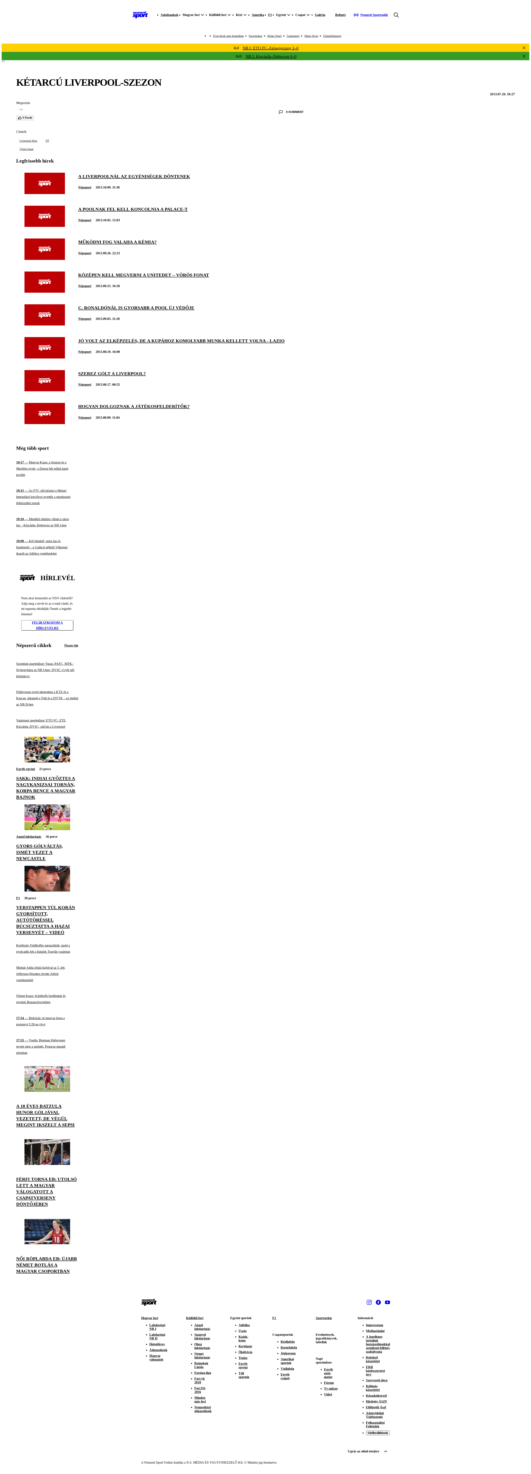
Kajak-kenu (243, 1338)
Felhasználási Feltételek (375, 1424)
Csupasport (293, 36)
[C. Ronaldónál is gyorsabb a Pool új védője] (44, 324)
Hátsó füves (311, 36)
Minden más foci (200, 1399)
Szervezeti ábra (376, 1380)
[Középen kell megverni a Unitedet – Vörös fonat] (44, 291)
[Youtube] (387, 1302)
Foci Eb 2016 (199, 1390)
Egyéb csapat (285, 1376)
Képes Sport (274, 36)
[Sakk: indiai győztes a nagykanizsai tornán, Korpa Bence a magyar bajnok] (47, 761)
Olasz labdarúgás (202, 1346)
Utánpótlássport (332, 36)
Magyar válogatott (156, 1357)
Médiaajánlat (375, 1331)
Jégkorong (288, 1353)
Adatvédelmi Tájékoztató (375, 1415)
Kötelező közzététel (373, 1359)
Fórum (329, 1383)
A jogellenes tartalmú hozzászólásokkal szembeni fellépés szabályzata (378, 1344)
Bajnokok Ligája (201, 1365)
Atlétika (244, 1325)
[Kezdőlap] (140, 14)
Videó (328, 1394)
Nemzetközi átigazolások (203, 1409)
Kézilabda (288, 1341)
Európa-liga (202, 1373)
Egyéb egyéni (25, 769)
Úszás (243, 1331)
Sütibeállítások (378, 1433)
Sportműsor (255, 36)
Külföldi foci (194, 1318)
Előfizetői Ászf (376, 1407)
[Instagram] (369, 1302)
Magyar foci (149, 1318)
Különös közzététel (373, 1388)
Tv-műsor (331, 1388)
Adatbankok (169, 15)
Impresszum (374, 1325)
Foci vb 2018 (199, 1380)
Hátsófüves (157, 1344)
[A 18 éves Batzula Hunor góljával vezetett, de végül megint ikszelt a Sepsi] (47, 1090)
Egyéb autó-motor (328, 1373)
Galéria (320, 15)
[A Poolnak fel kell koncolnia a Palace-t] (44, 226)
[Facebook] (378, 1302)
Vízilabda (287, 1368)
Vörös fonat (26, 149)
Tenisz (243, 1358)
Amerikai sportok (287, 1361)
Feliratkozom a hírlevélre (47, 625)
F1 (270, 15)
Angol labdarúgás (28, 836)
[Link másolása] (21, 109)
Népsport (84, 187)
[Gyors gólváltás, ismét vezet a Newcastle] (47, 829)
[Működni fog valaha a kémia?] (44, 259)
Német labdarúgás (202, 1355)
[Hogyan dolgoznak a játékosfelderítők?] (44, 423)
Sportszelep (324, 1318)
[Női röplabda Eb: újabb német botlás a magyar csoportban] (47, 1243)
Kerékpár (245, 1346)
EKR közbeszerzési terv (375, 1370)
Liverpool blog (28, 140)
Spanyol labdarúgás (202, 1336)
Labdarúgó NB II (157, 1336)
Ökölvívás (245, 1352)
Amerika (258, 15)
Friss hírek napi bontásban (228, 36)
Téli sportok (244, 1375)
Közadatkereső (376, 1395)
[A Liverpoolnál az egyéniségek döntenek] (44, 193)
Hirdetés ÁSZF (376, 1401)
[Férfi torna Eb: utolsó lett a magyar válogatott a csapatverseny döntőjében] (47, 1164)
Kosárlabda (289, 1347)
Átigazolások (158, 1350)
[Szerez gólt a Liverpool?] (44, 390)
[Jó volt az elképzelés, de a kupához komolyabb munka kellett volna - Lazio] (44, 357)
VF (47, 140)
